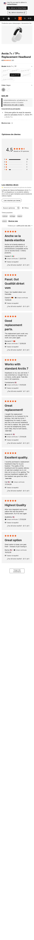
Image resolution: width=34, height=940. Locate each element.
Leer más (8, 431)
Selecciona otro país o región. (13, 105)
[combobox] (20, 226)
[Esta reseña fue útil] (23, 265)
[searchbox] (9, 207)
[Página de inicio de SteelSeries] (8, 18)
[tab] (15, 18)
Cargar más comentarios (17, 570)
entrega (12, 216)
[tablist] (15, 18)
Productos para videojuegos (11, 23)
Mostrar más (13, 221)
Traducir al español (12, 262)
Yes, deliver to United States (17, 8)
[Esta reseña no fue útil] (27, 265)
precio (5, 221)
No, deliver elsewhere (16, 12)
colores (5, 216)
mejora (20, 216)
